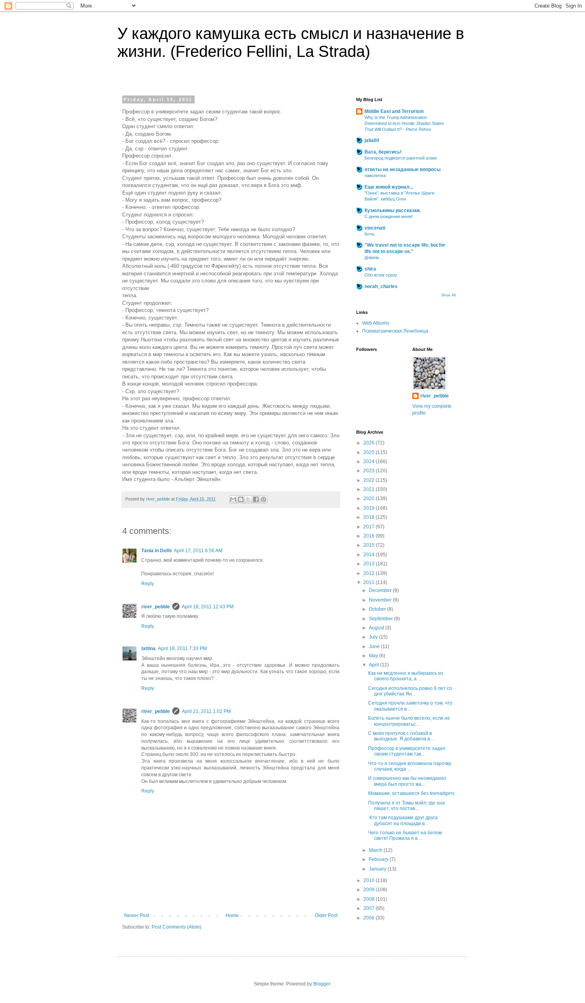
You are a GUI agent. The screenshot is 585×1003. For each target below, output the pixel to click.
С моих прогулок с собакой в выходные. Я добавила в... (400, 736)
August (377, 628)
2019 (369, 508)
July (374, 637)
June (375, 646)
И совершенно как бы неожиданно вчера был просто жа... (407, 781)
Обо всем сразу (381, 275)
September (381, 618)
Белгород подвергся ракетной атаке (401, 158)
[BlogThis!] (241, 499)
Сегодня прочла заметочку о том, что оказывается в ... (410, 705)
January (378, 869)
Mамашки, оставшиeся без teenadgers (411, 793)
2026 (369, 443)
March (376, 850)
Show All (448, 295)
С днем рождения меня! (389, 216)
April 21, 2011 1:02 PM (206, 711)
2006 (369, 918)
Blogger (321, 984)
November (381, 600)
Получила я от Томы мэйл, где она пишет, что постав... (406, 805)
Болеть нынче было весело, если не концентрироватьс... (409, 720)
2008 (369, 899)
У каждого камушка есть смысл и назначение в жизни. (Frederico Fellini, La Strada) (290, 42)
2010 (369, 880)
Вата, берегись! (383, 152)
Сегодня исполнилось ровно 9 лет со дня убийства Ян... (410, 691)
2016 (369, 536)
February (379, 859)
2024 (369, 461)
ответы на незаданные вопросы (403, 169)
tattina (148, 648)
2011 (369, 582)
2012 (369, 573)
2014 (369, 554)
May (374, 655)
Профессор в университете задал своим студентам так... (406, 751)
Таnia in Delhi (156, 550)
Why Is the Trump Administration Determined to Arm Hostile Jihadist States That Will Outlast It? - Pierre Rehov (404, 123)
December (381, 590)
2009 (369, 889)
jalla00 (372, 140)
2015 (369, 545)
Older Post (326, 915)
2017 (369, 527)
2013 (369, 564)
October (378, 609)
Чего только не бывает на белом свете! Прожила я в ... (405, 835)
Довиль (372, 257)
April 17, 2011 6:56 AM (198, 550)
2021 (369, 489)
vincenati (375, 228)
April (374, 665)
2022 (369, 480)
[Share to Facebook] (256, 499)
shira (370, 269)
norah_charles (381, 286)
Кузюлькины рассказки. (393, 210)
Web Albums (375, 323)
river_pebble (155, 607)
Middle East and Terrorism (394, 111)
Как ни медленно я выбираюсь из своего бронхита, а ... (405, 676)
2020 (369, 498)
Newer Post (136, 915)
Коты (369, 234)
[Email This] (233, 499)
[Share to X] (248, 499)
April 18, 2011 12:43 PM (208, 607)
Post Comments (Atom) (176, 927)
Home (232, 915)
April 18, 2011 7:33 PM (182, 648)
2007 (369, 908)
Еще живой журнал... (389, 187)
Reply (147, 583)
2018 (369, 517)
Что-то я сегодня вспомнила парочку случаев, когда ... (409, 766)
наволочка (375, 175)
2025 (369, 452)
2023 (369, 470)
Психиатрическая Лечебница (395, 331)
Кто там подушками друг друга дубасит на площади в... (403, 820)
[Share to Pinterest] (263, 499)
